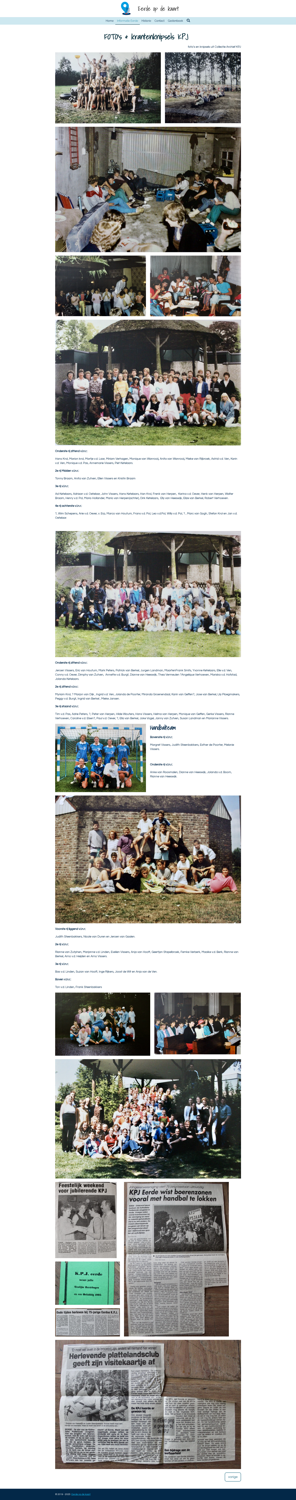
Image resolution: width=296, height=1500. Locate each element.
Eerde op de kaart (158, 8)
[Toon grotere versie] (108, 87)
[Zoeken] (188, 20)
